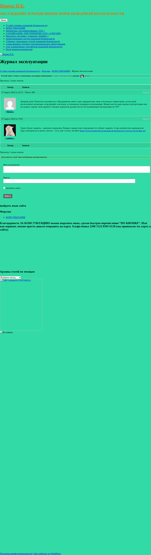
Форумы (46, 71)
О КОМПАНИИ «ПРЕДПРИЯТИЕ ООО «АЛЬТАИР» (33, 33)
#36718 (146, 92)
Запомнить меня (13, 188)
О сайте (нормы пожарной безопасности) (26, 25)
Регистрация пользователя (19, 49)
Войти (8, 196)
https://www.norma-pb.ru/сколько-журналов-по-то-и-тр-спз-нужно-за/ (113, 130)
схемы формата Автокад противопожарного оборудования (35, 44)
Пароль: (6, 178)
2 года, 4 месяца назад (62, 76)
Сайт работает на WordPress (47, 553)
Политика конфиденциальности (16, 553)
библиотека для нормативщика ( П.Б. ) (25, 30)
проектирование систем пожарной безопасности (30, 38)
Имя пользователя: (11, 165)
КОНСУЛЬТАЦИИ (15, 28)
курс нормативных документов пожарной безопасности (34, 46)
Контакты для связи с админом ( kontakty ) (27, 36)
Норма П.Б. (12, 5)
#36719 (146, 119)
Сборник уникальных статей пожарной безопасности (33, 41)
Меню (3, 20)
